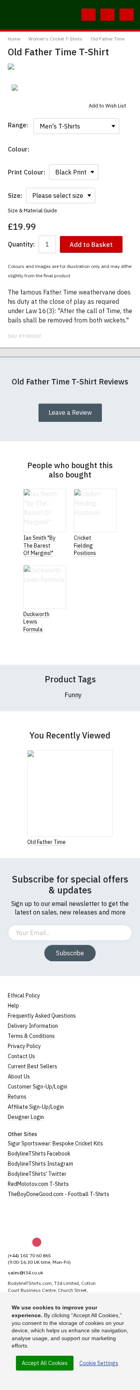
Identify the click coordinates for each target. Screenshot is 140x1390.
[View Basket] (107, 15)
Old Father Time (107, 39)
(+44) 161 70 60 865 (29, 1255)
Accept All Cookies (45, 1363)
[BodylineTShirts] (40, 1218)
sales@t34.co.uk (25, 1272)
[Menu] (126, 15)
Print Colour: (26, 172)
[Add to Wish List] (110, 842)
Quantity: (21, 244)
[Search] (88, 15)
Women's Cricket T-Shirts (55, 39)
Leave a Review (70, 412)
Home (14, 39)
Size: (15, 195)
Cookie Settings (98, 1363)
